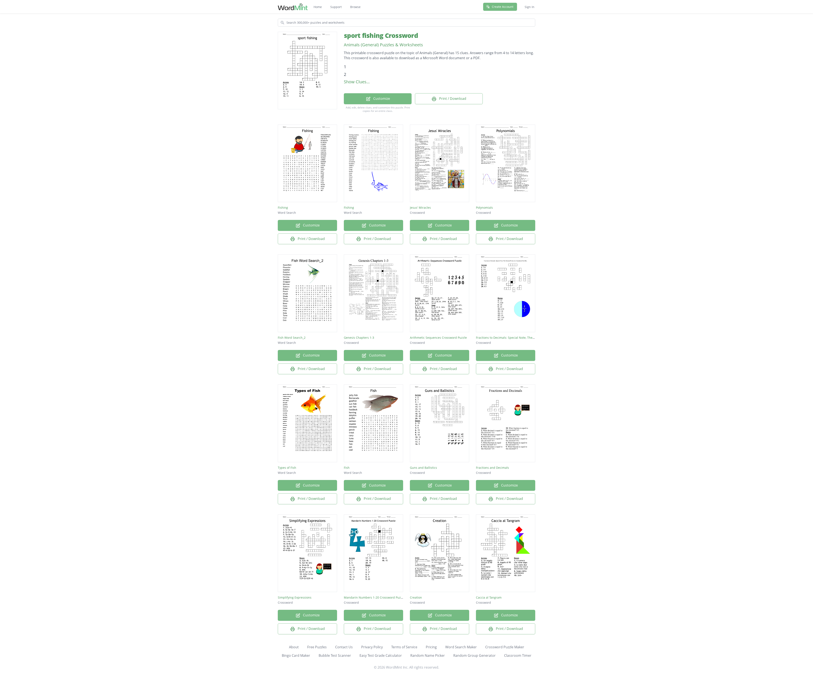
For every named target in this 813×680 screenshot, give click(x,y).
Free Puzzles (317, 647)
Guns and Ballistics (423, 468)
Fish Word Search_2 (292, 338)
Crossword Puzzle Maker (504, 647)
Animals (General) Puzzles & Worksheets (383, 45)
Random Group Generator (474, 655)
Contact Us (344, 647)
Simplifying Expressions (294, 597)
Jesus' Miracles (420, 208)
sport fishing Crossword (381, 35)
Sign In (529, 7)
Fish (347, 468)
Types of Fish (287, 468)
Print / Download (452, 98)
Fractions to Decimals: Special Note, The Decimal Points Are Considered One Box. (533, 338)
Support (336, 7)
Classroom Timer (517, 655)
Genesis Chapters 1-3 (359, 338)
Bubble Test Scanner (335, 655)
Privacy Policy (372, 647)
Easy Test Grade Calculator (380, 655)
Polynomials (484, 208)
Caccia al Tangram (489, 597)
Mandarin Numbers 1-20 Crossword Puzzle (374, 597)
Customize (381, 98)
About (294, 647)
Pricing (431, 647)
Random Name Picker (427, 655)
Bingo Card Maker (296, 655)
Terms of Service (404, 647)
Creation (416, 597)
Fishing (283, 208)
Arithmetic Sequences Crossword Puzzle (438, 338)
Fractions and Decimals (492, 468)
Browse (355, 7)
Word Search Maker (461, 647)
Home (318, 7)
